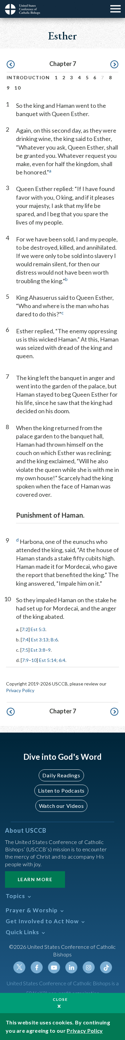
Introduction (28, 77)
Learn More (35, 879)
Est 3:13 (39, 639)
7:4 (25, 639)
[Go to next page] (114, 64)
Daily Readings (61, 775)
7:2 (25, 629)
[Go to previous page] (11, 64)
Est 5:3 (38, 629)
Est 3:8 (38, 650)
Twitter (19, 967)
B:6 (54, 639)
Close (60, 999)
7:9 (25, 660)
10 (17, 88)
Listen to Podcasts (61, 790)
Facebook (37, 967)
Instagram (89, 967)
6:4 (62, 660)
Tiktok (106, 967)
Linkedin (71, 967)
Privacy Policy (20, 690)
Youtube (54, 967)
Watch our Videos (61, 806)
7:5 (25, 650)
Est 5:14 (47, 660)
